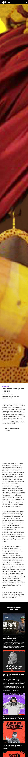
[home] (6, 2)
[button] (26, 2)
